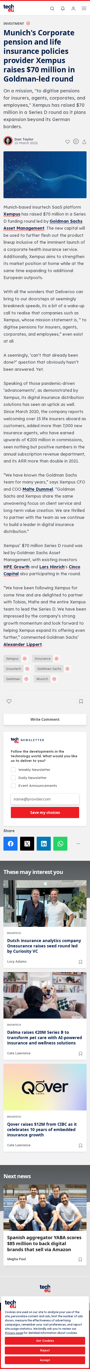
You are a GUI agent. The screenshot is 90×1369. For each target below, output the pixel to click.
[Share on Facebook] (11, 844)
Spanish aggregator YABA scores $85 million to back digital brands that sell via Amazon (44, 1244)
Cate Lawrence (18, 1053)
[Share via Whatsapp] (61, 844)
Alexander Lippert (22, 644)
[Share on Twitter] (28, 844)
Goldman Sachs (49, 668)
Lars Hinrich (52, 566)
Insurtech (13, 668)
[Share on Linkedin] (45, 844)
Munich (42, 679)
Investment (13, 23)
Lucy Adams (17, 961)
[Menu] (84, 9)
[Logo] (11, 8)
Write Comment (45, 719)
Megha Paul (16, 1259)
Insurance (43, 658)
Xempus (11, 214)
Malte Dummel (37, 489)
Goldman (13, 679)
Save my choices (45, 812)
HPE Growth (16, 566)
